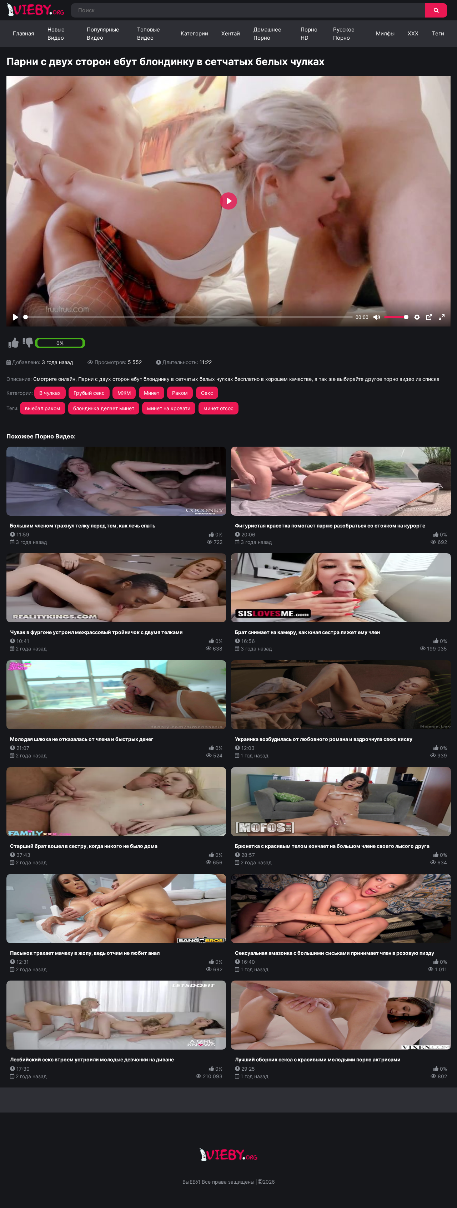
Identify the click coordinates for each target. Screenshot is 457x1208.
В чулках (50, 393)
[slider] (188, 317)
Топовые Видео (148, 33)
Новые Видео (56, 33)
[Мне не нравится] (28, 343)
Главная (23, 33)
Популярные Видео (103, 33)
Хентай (230, 33)
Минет (151, 393)
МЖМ (124, 393)
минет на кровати (168, 408)
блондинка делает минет (103, 408)
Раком (180, 393)
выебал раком (42, 408)
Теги (438, 33)
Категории (194, 33)
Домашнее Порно (267, 33)
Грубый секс (89, 393)
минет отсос (218, 408)
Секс (207, 393)
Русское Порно (344, 33)
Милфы (385, 33)
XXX (413, 33)
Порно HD (309, 33)
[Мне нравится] (13, 343)
